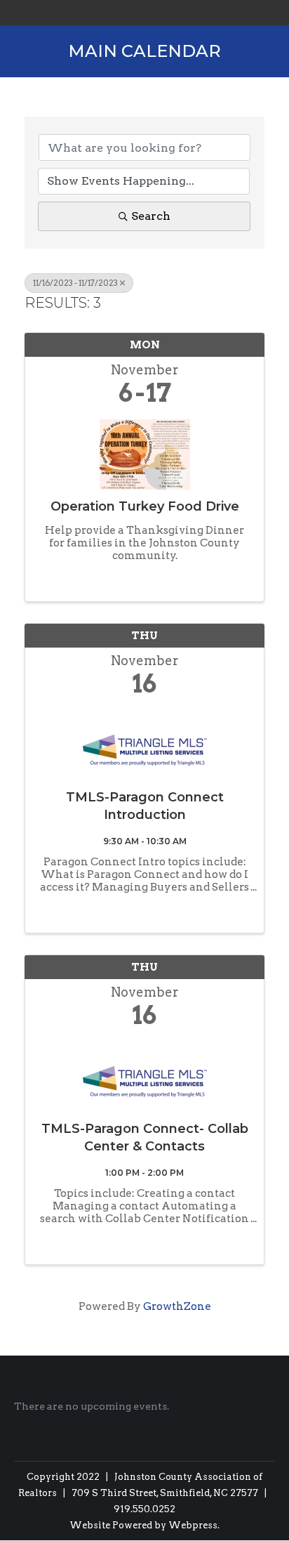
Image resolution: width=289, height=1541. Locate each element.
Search (150, 216)
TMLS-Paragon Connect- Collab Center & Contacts (144, 1137)
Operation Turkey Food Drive (145, 506)
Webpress (192, 1525)
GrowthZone (177, 1306)
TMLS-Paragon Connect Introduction (145, 805)
